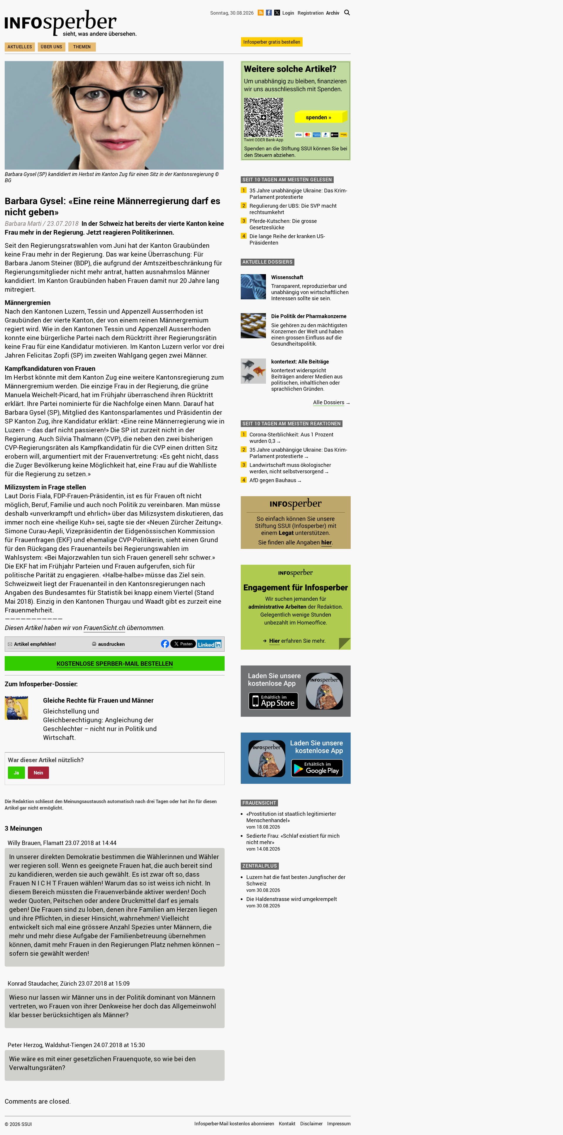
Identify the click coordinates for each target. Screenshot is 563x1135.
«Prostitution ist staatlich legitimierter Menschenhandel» (291, 817)
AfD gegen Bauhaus (273, 480)
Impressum (339, 1123)
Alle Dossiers (328, 402)
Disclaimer (311, 1123)
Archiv (332, 13)
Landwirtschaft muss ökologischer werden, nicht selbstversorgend (290, 468)
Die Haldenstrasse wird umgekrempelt (291, 898)
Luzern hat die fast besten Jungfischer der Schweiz (295, 880)
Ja (16, 772)
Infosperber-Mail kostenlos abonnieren (234, 1123)
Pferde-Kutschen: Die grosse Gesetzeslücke (283, 224)
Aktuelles (20, 47)
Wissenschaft (287, 277)
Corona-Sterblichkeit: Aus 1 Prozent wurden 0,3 (291, 437)
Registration (311, 13)
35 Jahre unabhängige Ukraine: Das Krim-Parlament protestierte (298, 193)
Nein (38, 772)
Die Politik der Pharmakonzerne (309, 316)
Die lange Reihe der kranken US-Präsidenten (287, 239)
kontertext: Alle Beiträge (300, 361)
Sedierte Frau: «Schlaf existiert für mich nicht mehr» (293, 839)
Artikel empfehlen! (35, 644)
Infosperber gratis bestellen (271, 42)
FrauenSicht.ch (104, 627)
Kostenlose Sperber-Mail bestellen (115, 663)
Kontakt (287, 1123)
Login (288, 13)
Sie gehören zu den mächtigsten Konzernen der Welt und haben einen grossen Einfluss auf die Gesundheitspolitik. (309, 334)
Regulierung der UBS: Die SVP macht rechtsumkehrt (293, 209)
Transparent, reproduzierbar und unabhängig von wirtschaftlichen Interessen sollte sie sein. (310, 292)
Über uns (51, 47)
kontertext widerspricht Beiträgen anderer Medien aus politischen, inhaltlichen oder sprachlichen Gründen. (306, 379)
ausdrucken (111, 644)
